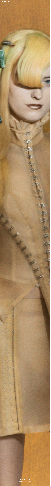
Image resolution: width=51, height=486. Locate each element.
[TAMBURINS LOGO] (5, 1)
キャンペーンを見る (28, 481)
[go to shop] (25, 243)
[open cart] (44, 1)
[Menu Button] (48, 1)
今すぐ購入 (21, 481)
